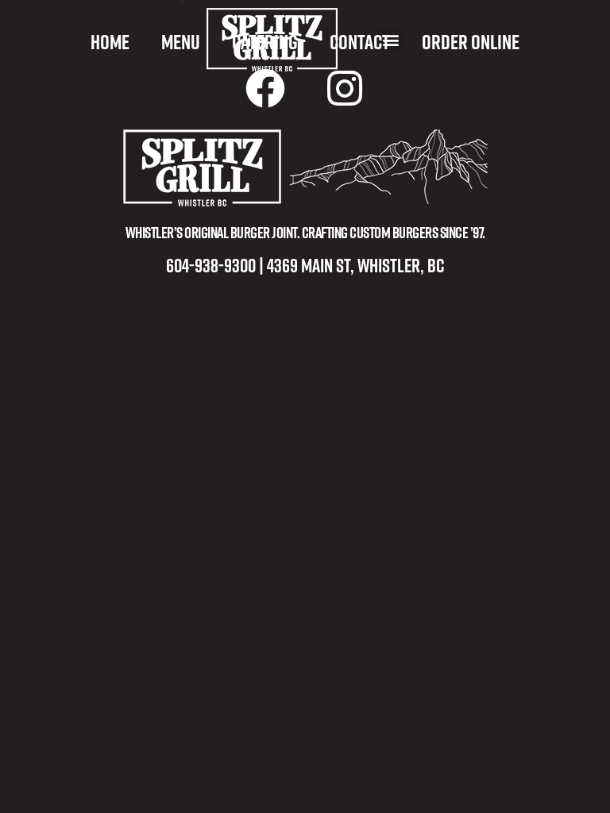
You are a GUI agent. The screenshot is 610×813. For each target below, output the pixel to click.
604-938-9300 (211, 264)
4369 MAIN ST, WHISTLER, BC (356, 264)
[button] (390, 40)
